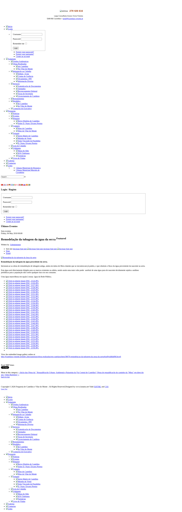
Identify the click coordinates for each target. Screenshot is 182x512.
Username (17, 34)
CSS (106, 387)
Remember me (18, 44)
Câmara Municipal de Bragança (28, 168)
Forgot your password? (25, 52)
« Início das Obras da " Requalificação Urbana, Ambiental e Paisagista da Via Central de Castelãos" (58, 372)
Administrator (15, 245)
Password (16, 39)
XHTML (97, 387)
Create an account (23, 56)
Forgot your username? (25, 54)
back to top (5, 377)
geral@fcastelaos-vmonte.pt (73, 19)
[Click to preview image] (18, 257)
